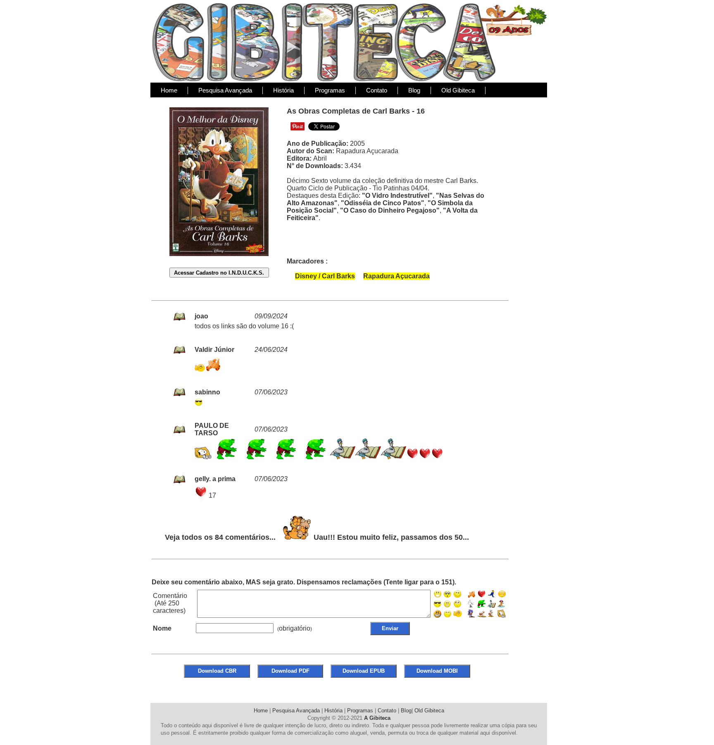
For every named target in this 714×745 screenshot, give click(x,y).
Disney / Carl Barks (325, 276)
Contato (376, 90)
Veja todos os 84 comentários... (220, 537)
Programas (330, 90)
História (283, 90)
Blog (414, 90)
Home (169, 90)
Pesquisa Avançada (225, 90)
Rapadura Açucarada (396, 276)
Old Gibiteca (458, 90)
